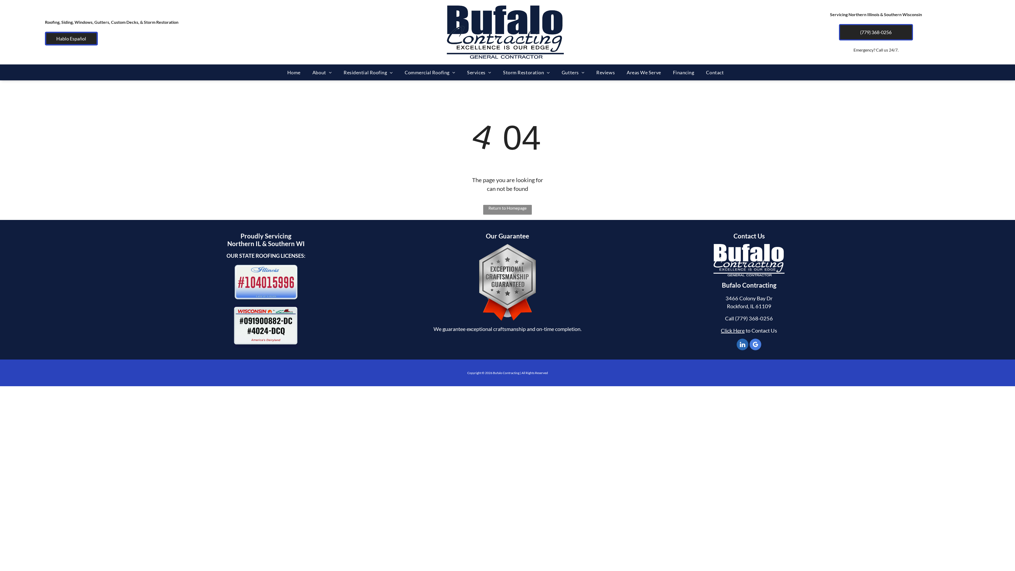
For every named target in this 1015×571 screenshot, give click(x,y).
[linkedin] (742, 345)
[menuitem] (295, 72)
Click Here (733, 330)
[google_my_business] (755, 345)
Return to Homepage (507, 207)
